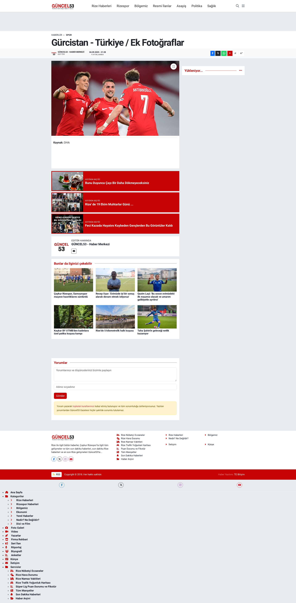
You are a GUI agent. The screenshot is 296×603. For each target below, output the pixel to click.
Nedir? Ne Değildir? (178, 438)
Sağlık (211, 6)
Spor (69, 35)
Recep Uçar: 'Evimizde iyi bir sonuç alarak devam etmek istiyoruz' (115, 295)
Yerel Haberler (24, 515)
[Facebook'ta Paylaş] (212, 53)
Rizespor (123, 6)
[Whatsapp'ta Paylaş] (224, 53)
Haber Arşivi (127, 459)
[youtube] (239, 485)
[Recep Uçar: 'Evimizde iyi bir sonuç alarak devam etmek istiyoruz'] (115, 279)
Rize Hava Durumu (130, 438)
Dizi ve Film (23, 523)
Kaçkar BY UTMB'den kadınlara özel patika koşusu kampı (71, 332)
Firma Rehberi (19, 539)
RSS (58, 474)
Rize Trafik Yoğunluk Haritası (136, 445)
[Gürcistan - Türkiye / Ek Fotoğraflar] (115, 98)
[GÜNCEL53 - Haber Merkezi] (61, 246)
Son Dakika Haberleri (132, 455)
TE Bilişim (239, 474)
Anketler (15, 555)
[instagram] (180, 485)
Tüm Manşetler (128, 452)
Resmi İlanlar (162, 6)
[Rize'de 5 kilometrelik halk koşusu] (115, 316)
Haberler (56, 35)
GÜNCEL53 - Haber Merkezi (90, 244)
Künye (211, 444)
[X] (59, 459)
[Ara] (237, 6)
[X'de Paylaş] (218, 53)
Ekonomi (21, 512)
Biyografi (16, 551)
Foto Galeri (17, 527)
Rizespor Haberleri (27, 504)
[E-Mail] (73, 251)
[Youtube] (71, 459)
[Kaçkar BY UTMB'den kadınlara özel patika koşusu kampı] (73, 316)
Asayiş (181, 6)
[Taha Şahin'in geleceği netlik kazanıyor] (157, 316)
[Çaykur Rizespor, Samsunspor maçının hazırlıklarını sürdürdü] (73, 279)
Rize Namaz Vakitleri (131, 441)
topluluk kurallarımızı (84, 406)
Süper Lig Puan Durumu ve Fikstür (36, 586)
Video (14, 531)
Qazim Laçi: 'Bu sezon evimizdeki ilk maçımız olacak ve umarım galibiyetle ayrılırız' (156, 296)
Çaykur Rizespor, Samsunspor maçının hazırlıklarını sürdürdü (71, 295)
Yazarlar (15, 535)
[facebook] (61, 485)
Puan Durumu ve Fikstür (133, 448)
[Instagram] (65, 459)
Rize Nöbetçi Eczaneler (133, 435)
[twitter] (121, 485)
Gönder (60, 395)
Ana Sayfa (16, 492)
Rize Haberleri (101, 6)
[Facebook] (53, 459)
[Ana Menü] (243, 6)
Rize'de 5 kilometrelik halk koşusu (115, 330)
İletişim (172, 444)
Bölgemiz (141, 6)
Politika (196, 6)
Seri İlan (15, 543)
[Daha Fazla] (229, 53)
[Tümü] (240, 70)
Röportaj (15, 547)
